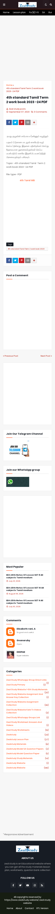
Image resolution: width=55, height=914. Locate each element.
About (19, 908)
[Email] (28, 122)
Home (9, 85)
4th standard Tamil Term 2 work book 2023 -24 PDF (25, 90)
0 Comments (40, 111)
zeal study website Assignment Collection (27, 703)
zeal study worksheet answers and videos (27, 724)
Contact (29, 908)
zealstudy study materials (27, 758)
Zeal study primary (26, 684)
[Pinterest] (21, 122)
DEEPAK (21, 652)
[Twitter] (15, 122)
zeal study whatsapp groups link (27, 717)
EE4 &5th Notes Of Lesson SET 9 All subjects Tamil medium (24, 602)
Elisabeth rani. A (26, 628)
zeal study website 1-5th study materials (27, 689)
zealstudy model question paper (27, 753)
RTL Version (42, 908)
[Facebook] (9, 122)
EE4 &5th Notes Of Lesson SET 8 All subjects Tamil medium (24, 576)
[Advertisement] (27, 48)
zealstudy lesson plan (27, 739)
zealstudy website (27, 763)
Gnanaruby (23, 640)
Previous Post (11, 355)
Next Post (45, 355)
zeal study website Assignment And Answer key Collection (27, 696)
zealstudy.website (27, 767)
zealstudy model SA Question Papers (27, 748)
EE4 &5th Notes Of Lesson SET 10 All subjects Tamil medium (25, 589)
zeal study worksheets (27, 730)
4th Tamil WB (27, 180)
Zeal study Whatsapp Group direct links (27, 680)
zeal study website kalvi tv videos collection (27, 711)
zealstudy (27, 734)
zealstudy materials (27, 744)
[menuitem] (6, 12)
